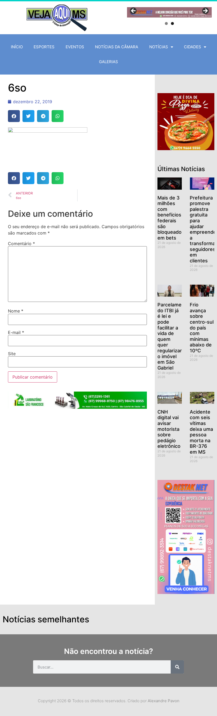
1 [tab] (166, 23)
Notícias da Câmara (116, 46)
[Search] (177, 667)
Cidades (192, 46)
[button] (14, 116)
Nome (15, 311)
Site (12, 354)
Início (17, 46)
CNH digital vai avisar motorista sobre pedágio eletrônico (168, 429)
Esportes (44, 46)
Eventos (75, 46)
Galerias (108, 61)
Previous (134, 11)
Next (205, 11)
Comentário (21, 243)
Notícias (158, 46)
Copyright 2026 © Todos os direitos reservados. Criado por (108, 700)
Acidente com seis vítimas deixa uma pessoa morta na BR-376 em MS (201, 432)
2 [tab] (172, 23)
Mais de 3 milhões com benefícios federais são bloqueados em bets (170, 218)
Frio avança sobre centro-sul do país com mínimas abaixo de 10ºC (202, 327)
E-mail (16, 332)
